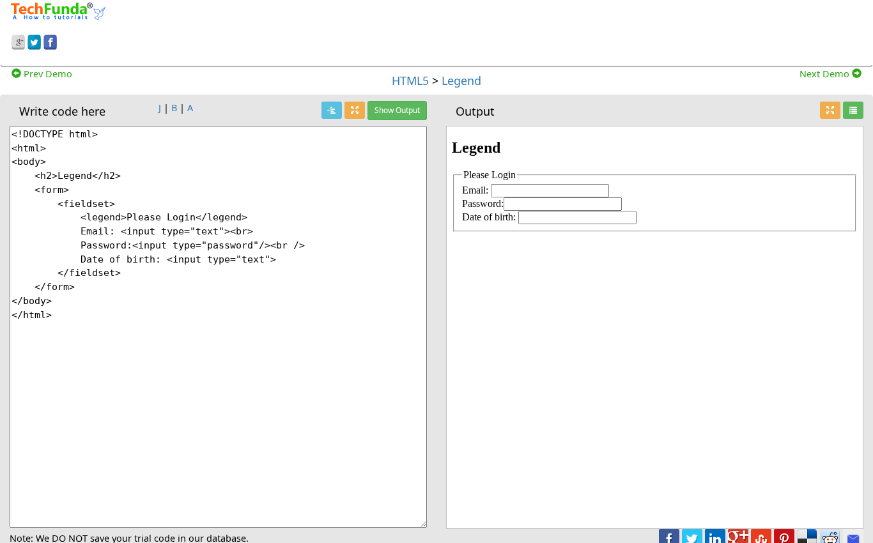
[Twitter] (34, 40)
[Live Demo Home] (853, 110)
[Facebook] (50, 40)
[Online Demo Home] (58, 9)
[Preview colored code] (331, 110)
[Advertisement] (545, 30)
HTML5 (410, 80)
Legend (461, 80)
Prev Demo (46, 73)
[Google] (18, 40)
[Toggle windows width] (354, 110)
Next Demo (826, 73)
